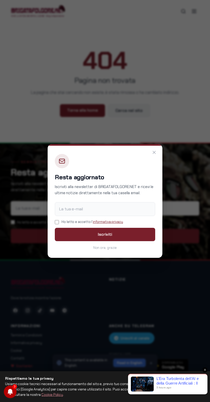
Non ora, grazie (105, 248)
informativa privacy (108, 222)
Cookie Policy (52, 394)
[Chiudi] (154, 152)
